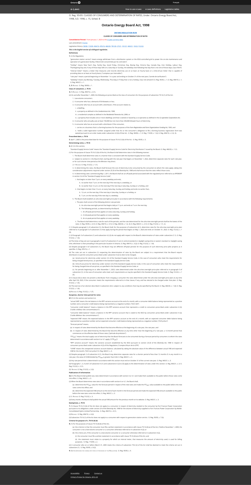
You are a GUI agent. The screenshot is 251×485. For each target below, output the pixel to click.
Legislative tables (172, 9)
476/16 (102, 46)
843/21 (130, 46)
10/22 (136, 46)
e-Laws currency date (115, 40)
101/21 (124, 46)
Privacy (87, 473)
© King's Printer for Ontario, (84, 477)
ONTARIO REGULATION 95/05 (125, 33)
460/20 (107, 46)
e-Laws (75, 9)
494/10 (96, 46)
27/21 (119, 46)
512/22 (84, 43)
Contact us (98, 473)
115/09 (90, 46)
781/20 (113, 46)
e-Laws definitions (153, 9)
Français (176, 2)
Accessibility (75, 473)
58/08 (85, 46)
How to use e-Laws (133, 9)
